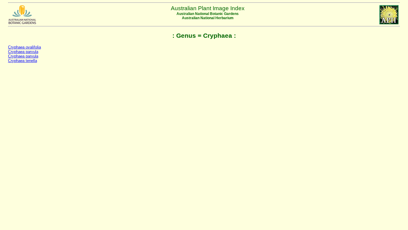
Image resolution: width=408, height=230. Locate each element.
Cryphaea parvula (23, 51)
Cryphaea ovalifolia (24, 47)
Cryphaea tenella (22, 60)
